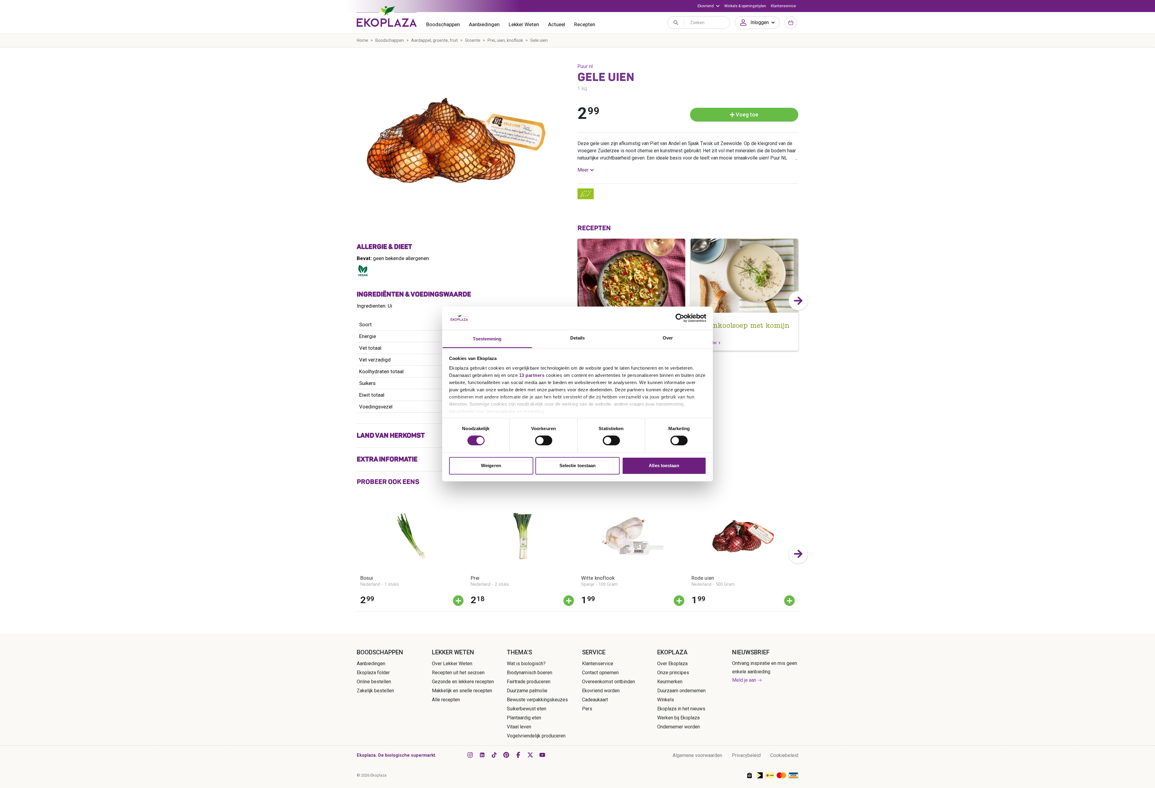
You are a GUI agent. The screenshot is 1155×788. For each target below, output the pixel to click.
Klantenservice (783, 6)
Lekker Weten (524, 24)
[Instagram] (470, 755)
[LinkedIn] (482, 755)
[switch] (543, 440)
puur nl (585, 66)
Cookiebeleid (784, 755)
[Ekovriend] (708, 6)
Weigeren (491, 465)
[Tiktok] (494, 755)
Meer (583, 170)
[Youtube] (542, 755)
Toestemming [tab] (487, 338)
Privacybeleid (746, 755)
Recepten (584, 24)
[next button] (798, 300)
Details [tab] (577, 337)
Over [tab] (668, 337)
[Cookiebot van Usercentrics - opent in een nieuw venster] (680, 318)
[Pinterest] (506, 755)
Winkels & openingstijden (745, 6)
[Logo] (387, 16)
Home (362, 40)
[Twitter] (530, 755)
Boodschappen (443, 24)
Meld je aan (744, 680)
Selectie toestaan (577, 465)
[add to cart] (458, 600)
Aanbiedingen (484, 24)
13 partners (532, 375)
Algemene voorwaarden (697, 755)
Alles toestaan (664, 465)
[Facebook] (518, 755)
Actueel (556, 24)
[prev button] (577, 300)
